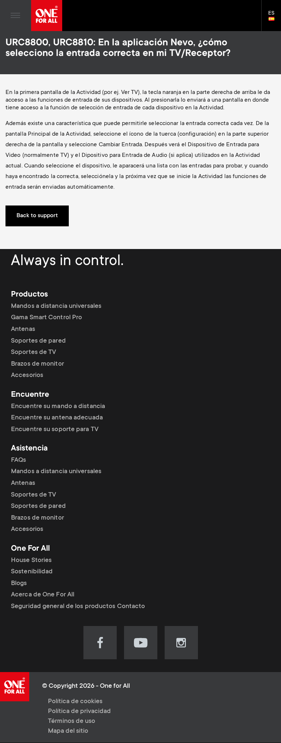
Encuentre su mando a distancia (58, 406)
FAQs (18, 460)
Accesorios (27, 375)
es (274, 19)
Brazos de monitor (37, 364)
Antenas (23, 329)
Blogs (19, 583)
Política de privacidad (79, 711)
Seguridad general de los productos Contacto (78, 606)
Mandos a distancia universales (56, 306)
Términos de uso (71, 721)
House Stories (31, 560)
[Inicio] (46, 15)
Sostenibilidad (32, 572)
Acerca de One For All (42, 595)
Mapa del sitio (68, 731)
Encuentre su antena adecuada (57, 418)
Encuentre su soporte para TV (54, 429)
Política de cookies (75, 701)
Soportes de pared (38, 341)
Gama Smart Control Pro (46, 317)
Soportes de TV (33, 352)
